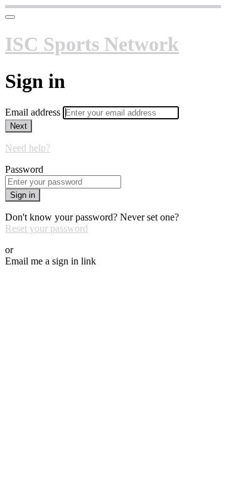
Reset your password (46, 228)
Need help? (27, 148)
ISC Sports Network (92, 44)
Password (24, 169)
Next (18, 126)
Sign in (22, 195)
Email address (34, 112)
